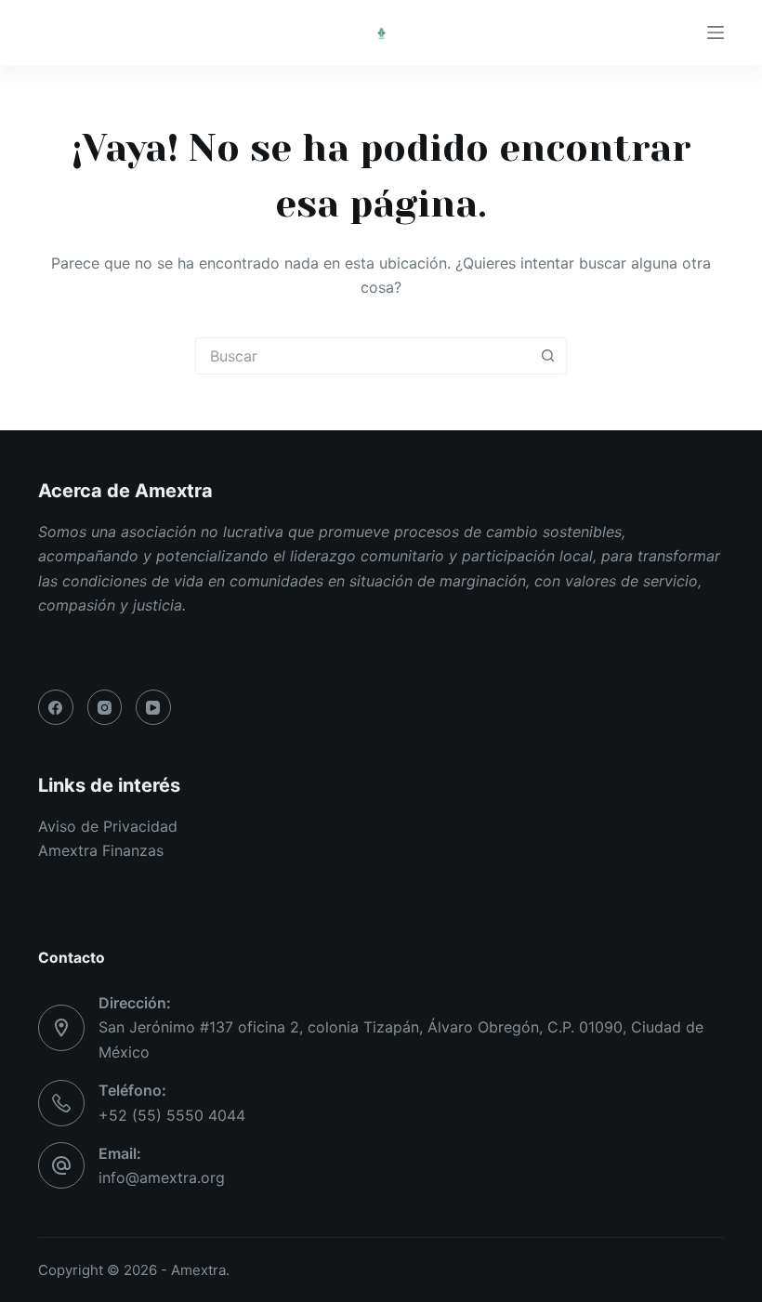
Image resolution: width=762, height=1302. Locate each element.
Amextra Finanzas (101, 850)
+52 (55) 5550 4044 (172, 1115)
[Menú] (715, 32)
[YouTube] (153, 707)
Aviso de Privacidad (107, 826)
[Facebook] (55, 707)
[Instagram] (105, 707)
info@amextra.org (162, 1177)
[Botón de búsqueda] (547, 356)
